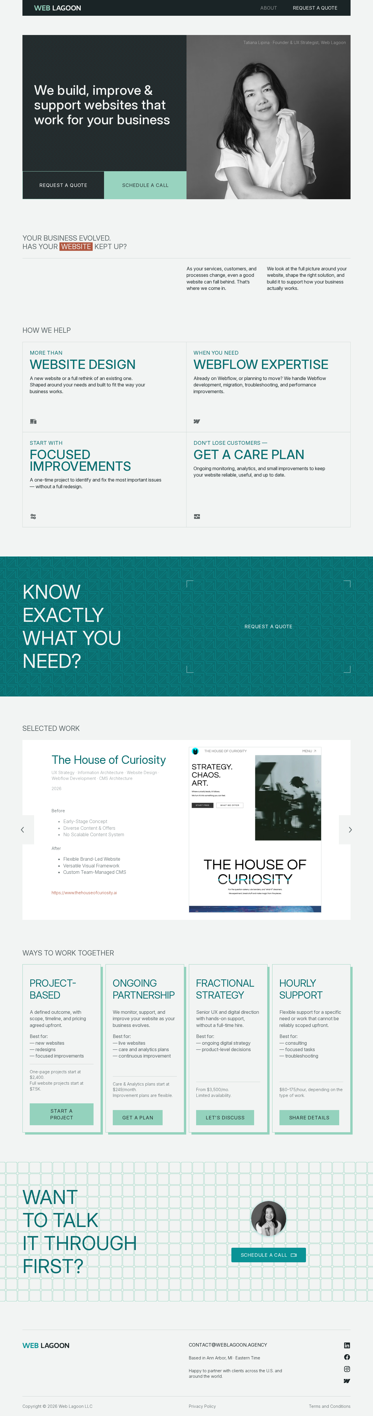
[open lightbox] (255, 830)
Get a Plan (137, 1118)
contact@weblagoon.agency (228, 1345)
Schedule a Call (145, 185)
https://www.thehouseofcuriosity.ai (84, 892)
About (268, 8)
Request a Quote (315, 8)
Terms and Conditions (330, 1406)
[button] (22, 829)
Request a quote (268, 626)
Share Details (309, 1118)
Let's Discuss (225, 1118)
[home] (57, 7)
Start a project (61, 1114)
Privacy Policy (202, 1406)
